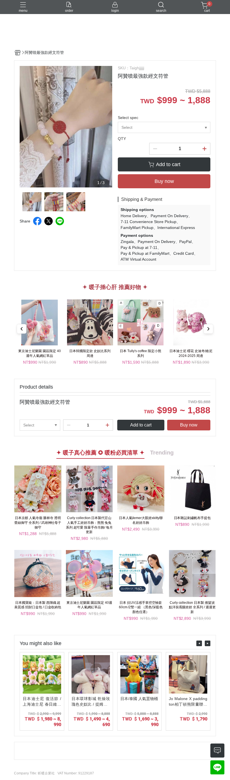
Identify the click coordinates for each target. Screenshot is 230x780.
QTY (122, 138)
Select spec (128, 117)
